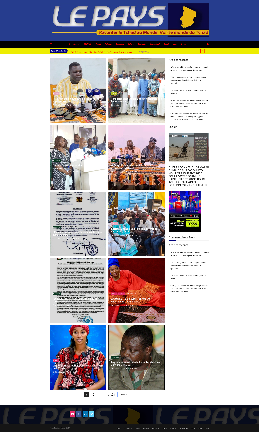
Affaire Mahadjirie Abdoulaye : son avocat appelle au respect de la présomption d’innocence (190, 68)
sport (175, 44)
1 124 (111, 394)
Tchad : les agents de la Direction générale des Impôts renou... (136, 100)
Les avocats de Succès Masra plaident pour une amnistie (92, 52)
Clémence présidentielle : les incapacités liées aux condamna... (77, 233)
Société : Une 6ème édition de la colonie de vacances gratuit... (134, 230)
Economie (142, 44)
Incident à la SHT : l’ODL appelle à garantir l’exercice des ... (75, 300)
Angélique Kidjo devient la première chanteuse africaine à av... (130, 300)
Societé (56, 93)
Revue (183, 44)
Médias (55, 360)
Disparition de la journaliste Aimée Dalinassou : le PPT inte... (78, 367)
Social (166, 44)
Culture (131, 44)
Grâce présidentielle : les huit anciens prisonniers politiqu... (131, 167)
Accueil (76, 44)
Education (120, 44)
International (155, 44)
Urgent (98, 44)
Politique (108, 44)
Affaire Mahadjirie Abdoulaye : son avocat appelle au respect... (76, 100)
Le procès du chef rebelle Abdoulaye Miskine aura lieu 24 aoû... (135, 363)
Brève (114, 294)
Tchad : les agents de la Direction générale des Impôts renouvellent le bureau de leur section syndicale (188, 80)
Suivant (124, 395)
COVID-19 (87, 44)
